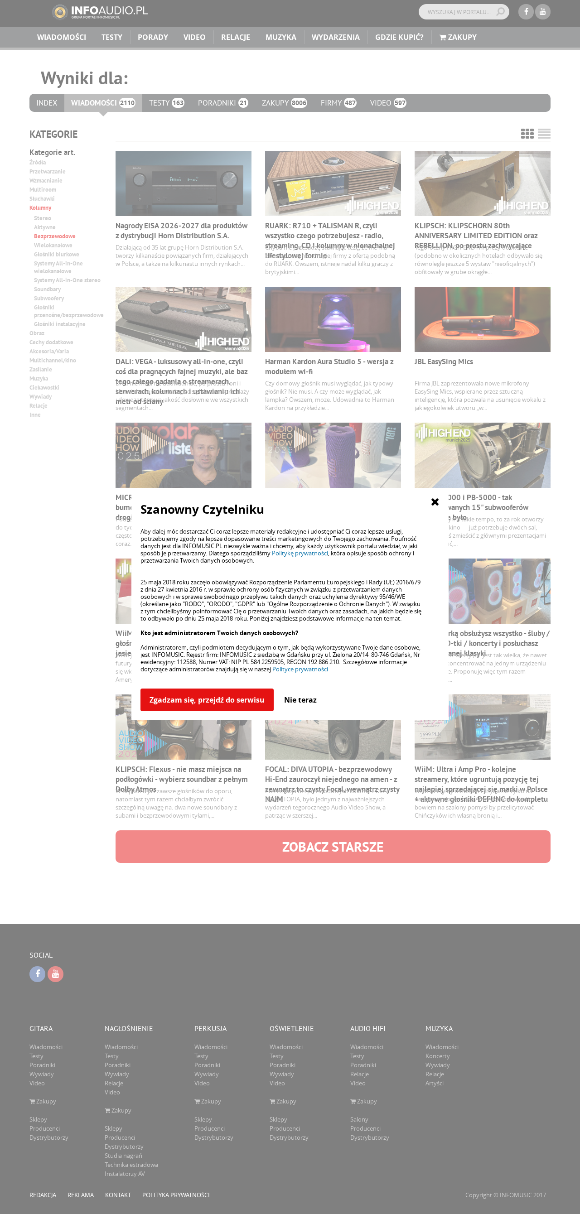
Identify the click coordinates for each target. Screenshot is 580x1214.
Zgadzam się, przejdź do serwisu (207, 700)
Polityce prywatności (300, 669)
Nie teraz (300, 700)
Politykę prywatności (300, 553)
